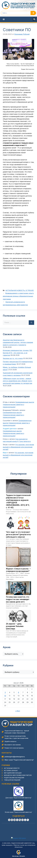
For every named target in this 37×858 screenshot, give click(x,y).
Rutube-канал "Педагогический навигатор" (18, 812)
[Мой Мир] (25, 820)
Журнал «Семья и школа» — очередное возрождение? (18, 570)
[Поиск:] (16, 322)
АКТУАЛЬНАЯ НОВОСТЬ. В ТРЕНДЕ (19, 290)
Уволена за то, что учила (13, 358)
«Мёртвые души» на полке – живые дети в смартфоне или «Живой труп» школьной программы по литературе (17, 381)
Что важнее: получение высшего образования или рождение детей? (18, 447)
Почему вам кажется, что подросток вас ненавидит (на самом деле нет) (17, 599)
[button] (3, 19)
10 (5, 696)
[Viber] (20, 820)
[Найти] (31, 322)
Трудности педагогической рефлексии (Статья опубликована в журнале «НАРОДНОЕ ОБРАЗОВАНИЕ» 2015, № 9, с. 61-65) (18, 501)
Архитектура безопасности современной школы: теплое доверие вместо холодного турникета (18, 342)
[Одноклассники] (12, 820)
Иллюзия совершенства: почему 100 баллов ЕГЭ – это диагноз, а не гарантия (17, 352)
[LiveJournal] (28, 820)
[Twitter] (17, 820)
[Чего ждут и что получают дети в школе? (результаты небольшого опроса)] (18, 530)
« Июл (17, 711)
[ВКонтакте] (9, 820)
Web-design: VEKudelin (18, 856)
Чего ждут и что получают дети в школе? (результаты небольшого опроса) (18, 534)
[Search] (33, 13)
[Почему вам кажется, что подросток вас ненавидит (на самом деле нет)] (18, 594)
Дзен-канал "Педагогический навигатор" (18, 797)
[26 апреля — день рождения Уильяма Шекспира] (18, 621)
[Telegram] (14, 820)
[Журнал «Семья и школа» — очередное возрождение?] (18, 566)
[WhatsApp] (22, 820)
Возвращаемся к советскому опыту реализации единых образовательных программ (18, 296)
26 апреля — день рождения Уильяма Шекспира (14, 626)
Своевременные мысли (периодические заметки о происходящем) (18, 404)
